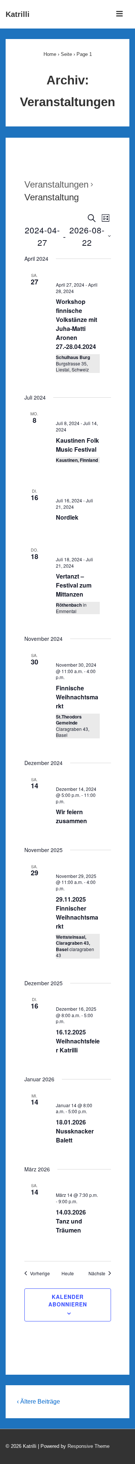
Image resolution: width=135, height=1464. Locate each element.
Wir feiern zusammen (71, 816)
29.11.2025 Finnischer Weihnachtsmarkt (77, 912)
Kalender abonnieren (67, 1300)
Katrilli (18, 14)
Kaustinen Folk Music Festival (77, 445)
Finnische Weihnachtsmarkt (77, 697)
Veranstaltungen (56, 184)
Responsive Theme (89, 1446)
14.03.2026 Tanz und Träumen (71, 1221)
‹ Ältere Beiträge (38, 1401)
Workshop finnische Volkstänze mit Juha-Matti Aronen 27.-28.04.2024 (76, 324)
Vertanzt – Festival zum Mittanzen (74, 585)
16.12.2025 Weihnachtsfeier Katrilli (78, 1041)
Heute (68, 1273)
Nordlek (67, 517)
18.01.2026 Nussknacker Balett (75, 1131)
